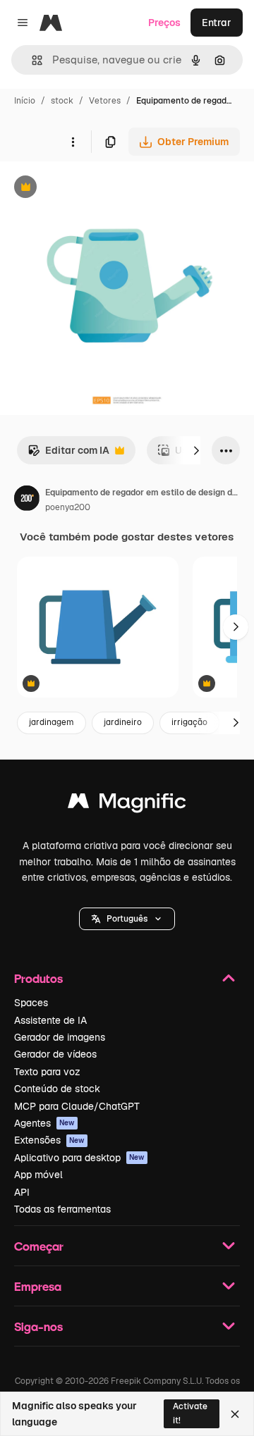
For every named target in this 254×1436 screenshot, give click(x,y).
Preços (164, 22)
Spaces (31, 1002)
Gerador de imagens (59, 1037)
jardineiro (123, 722)
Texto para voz (47, 1071)
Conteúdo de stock (57, 1088)
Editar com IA (68, 454)
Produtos (38, 978)
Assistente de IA (50, 1020)
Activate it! (190, 1413)
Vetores (105, 100)
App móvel (38, 1174)
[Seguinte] (196, 450)
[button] (127, 919)
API (22, 1192)
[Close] (235, 1414)
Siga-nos (38, 1326)
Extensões (49, 1140)
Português (127, 918)
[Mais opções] (73, 142)
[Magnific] (127, 804)
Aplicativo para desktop (79, 1157)
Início (24, 100)
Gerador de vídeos (55, 1054)
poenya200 (67, 507)
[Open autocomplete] (31, 60)
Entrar (216, 22)
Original (90, 188)
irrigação (189, 722)
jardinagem (51, 722)
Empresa (37, 1286)
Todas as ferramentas (62, 1209)
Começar (39, 1246)
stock (62, 100)
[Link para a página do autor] (27, 500)
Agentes (44, 1123)
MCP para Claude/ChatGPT (77, 1106)
